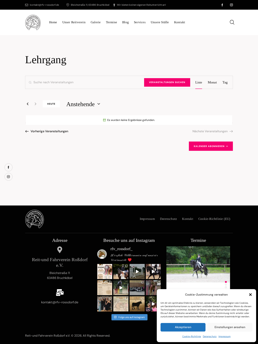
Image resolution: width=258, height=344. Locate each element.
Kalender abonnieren (209, 146)
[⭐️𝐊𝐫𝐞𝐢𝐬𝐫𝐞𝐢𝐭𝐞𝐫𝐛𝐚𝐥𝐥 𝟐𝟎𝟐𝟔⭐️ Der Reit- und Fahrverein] (104, 303)
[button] (250, 295)
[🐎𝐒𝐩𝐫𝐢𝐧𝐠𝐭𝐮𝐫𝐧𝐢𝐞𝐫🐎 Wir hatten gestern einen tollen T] (137, 271)
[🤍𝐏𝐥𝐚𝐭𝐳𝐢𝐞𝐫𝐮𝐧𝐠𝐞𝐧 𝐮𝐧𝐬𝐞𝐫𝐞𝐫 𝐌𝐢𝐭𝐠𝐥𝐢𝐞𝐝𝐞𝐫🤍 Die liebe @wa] (120, 271)
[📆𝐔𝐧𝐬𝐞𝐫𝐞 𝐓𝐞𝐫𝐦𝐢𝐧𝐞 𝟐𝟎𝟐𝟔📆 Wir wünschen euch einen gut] (120, 303)
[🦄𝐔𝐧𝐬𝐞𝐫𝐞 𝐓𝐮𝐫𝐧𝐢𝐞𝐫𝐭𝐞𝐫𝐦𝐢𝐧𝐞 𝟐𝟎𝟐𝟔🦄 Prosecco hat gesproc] (153, 303)
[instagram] (231, 5)
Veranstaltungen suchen (167, 82)
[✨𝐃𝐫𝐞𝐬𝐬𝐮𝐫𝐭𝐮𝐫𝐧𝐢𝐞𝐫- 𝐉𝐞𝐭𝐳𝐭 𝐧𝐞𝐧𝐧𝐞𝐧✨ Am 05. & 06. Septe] (153, 271)
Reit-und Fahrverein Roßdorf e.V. (60, 262)
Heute (51, 103)
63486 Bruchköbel (60, 278)
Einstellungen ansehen (230, 327)
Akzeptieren (183, 327)
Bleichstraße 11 (59, 273)
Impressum (225, 336)
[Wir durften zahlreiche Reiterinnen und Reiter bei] (137, 287)
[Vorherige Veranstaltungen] (27, 104)
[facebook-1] (222, 5)
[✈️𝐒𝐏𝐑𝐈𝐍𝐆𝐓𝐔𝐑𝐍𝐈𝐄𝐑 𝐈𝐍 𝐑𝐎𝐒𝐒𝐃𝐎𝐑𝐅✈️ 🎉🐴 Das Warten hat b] (120, 287)
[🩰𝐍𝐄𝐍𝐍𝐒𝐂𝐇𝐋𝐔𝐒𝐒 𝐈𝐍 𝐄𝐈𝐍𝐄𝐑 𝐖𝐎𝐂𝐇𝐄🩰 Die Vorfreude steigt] (104, 271)
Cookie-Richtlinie (191, 336)
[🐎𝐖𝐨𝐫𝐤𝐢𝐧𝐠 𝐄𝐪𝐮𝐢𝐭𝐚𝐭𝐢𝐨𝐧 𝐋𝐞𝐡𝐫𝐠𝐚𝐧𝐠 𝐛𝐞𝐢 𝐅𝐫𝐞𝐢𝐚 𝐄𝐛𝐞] (137, 303)
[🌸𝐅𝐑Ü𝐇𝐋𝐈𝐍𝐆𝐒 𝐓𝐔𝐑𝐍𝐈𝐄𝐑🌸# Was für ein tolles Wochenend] (153, 287)
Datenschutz (210, 336)
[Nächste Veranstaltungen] (35, 104)
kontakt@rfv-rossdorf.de (59, 302)
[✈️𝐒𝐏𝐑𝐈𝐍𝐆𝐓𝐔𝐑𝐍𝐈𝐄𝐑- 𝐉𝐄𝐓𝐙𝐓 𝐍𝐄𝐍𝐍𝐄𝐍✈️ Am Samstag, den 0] (104, 287)
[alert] (129, 120)
